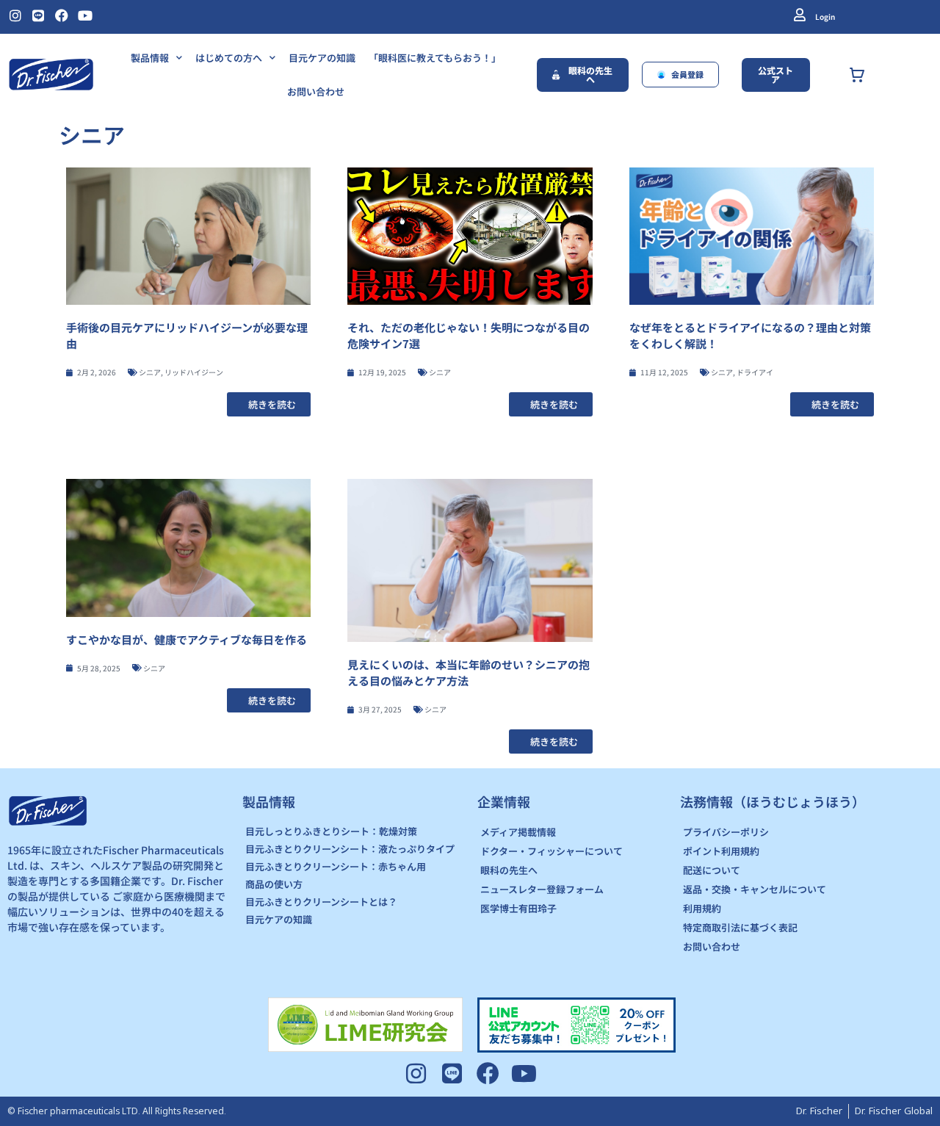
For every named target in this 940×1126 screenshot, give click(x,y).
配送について (711, 870)
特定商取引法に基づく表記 (740, 927)
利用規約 (702, 908)
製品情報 (150, 58)
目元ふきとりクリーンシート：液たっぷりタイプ (350, 849)
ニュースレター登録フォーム (542, 889)
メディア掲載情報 (518, 832)
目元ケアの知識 (322, 58)
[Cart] (873, 75)
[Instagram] (15, 15)
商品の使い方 (274, 884)
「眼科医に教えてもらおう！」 (435, 58)
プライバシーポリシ (726, 832)
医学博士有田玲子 (518, 908)
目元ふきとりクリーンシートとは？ (321, 902)
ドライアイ (755, 372)
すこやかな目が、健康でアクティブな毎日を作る (186, 639)
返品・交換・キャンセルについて (754, 889)
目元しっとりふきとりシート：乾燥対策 (331, 831)
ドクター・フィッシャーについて (551, 851)
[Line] (39, 15)
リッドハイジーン (193, 372)
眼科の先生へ (509, 870)
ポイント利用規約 (721, 851)
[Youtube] (85, 15)
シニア (150, 372)
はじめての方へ (228, 58)
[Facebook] (62, 15)
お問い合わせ (315, 91)
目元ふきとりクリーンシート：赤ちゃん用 (335, 866)
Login (825, 16)
